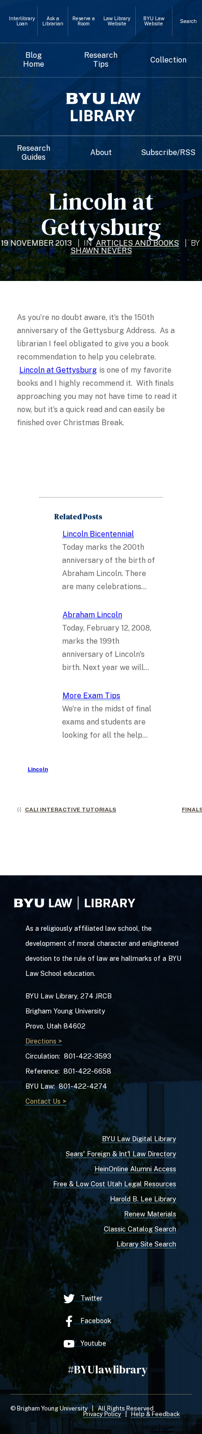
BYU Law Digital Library (139, 1139)
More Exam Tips (91, 695)
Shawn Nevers (101, 250)
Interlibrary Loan (22, 21)
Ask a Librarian (52, 21)
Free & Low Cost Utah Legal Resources (114, 1184)
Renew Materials (150, 1214)
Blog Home (33, 59)
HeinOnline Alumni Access (135, 1169)
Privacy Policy (102, 1414)
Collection (168, 60)
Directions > (43, 1041)
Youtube (90, 1343)
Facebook (93, 1321)
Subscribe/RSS (168, 152)
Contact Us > (45, 1101)
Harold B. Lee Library (143, 1199)
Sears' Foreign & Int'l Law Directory (121, 1154)
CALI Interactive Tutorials (70, 809)
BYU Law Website (153, 21)
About (101, 152)
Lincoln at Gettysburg (58, 370)
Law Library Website (117, 21)
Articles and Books (137, 243)
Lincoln (38, 769)
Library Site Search (146, 1244)
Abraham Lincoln (92, 614)
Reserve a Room (83, 21)
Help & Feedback (155, 1414)
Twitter (88, 1298)
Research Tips (100, 59)
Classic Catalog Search (140, 1229)
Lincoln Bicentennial (98, 534)
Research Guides (33, 152)
